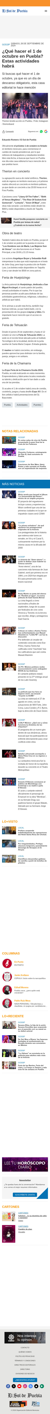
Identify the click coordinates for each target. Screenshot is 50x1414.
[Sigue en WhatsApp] (41, 131)
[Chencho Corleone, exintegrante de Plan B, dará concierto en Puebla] (9, 452)
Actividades (22, 405)
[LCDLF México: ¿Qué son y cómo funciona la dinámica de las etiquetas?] (9, 733)
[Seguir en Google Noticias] (46, 131)
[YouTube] (19, 1386)
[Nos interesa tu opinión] (25, 1337)
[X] (14, 1386)
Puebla (7, 405)
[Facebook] (8, 1386)
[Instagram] (25, 1386)
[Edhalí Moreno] (7, 990)
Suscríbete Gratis (25, 1195)
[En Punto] (7, 963)
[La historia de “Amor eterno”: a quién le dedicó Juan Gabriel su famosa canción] (9, 570)
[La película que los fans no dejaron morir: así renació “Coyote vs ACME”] (9, 702)
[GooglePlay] (42, 1386)
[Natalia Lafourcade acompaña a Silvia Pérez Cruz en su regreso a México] (9, 762)
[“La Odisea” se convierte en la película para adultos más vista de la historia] (9, 1053)
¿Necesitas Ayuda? (25, 1380)
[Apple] (36, 1386)
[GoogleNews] (31, 1386)
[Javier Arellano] (7, 977)
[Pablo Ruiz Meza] (7, 1003)
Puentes (37, 405)
